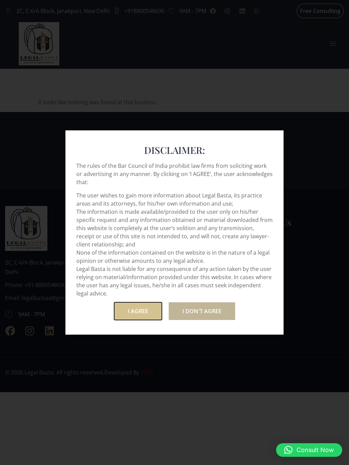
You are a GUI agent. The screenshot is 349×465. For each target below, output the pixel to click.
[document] (174, 232)
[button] (309, 450)
